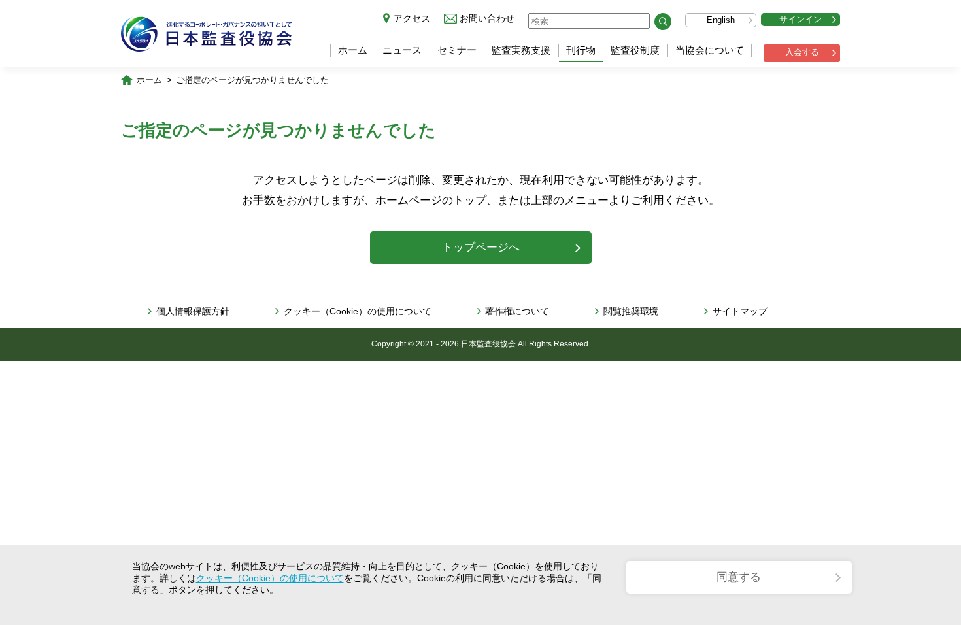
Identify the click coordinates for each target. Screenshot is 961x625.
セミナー (457, 50)
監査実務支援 (521, 50)
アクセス (412, 18)
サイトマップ (740, 311)
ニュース (402, 50)
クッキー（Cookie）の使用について (357, 311)
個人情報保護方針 (192, 311)
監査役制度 (635, 50)
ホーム (352, 50)
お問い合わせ (487, 18)
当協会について (709, 50)
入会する (802, 52)
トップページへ (481, 247)
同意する (739, 577)
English (721, 20)
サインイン (800, 19)
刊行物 (581, 50)
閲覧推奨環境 (630, 311)
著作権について (517, 311)
